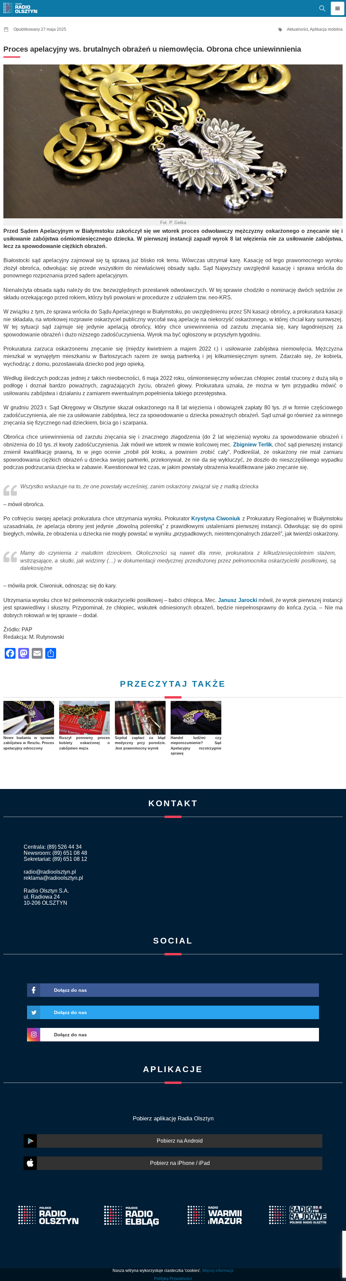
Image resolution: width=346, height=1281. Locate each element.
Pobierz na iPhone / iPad (180, 1163)
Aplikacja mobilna (326, 29)
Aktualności (297, 29)
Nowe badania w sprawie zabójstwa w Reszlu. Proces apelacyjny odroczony (28, 743)
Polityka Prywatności (173, 1278)
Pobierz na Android (180, 1141)
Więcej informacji (217, 1270)
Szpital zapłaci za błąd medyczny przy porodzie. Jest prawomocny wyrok (140, 743)
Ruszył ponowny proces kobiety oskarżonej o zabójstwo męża (84, 743)
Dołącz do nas (70, 990)
